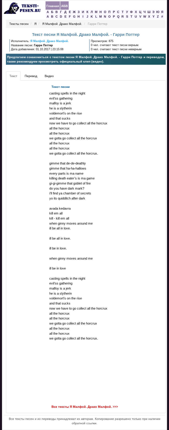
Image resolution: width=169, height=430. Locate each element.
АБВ (64, 6)
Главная (52, 6)
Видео (49, 76)
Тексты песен (19, 24)
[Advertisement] (27, 149)
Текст (13, 76)
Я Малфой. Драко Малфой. (62, 24)
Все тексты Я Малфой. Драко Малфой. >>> (84, 406)
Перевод (31, 76)
